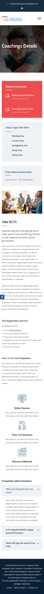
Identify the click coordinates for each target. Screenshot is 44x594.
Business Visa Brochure (23, 95)
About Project (20, 587)
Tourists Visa (18, 140)
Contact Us (33, 587)
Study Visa (17, 150)
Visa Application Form (23, 108)
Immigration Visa (20, 145)
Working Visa (18, 136)
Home (9, 587)
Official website (15, 330)
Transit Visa (17, 155)
